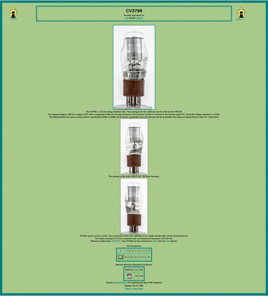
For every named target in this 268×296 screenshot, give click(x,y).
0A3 (126, 18)
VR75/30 (139, 18)
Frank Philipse (121, 283)
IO (121, 251)
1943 (155, 241)
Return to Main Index (134, 289)
